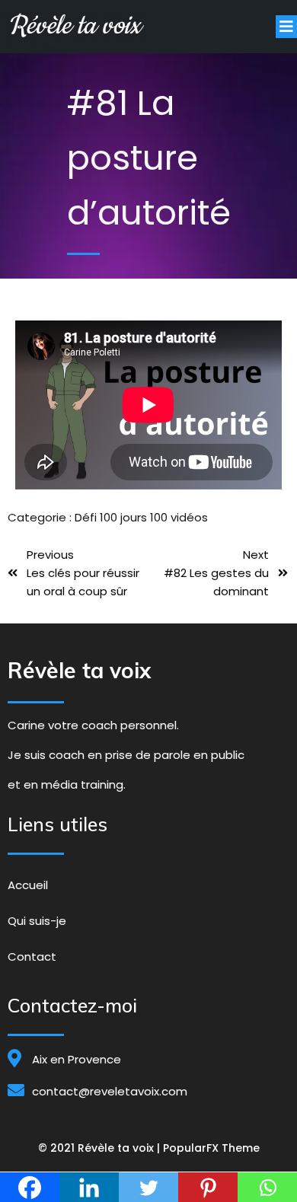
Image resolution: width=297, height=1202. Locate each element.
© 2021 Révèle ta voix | (100, 1148)
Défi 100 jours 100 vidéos (141, 517)
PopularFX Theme (211, 1148)
